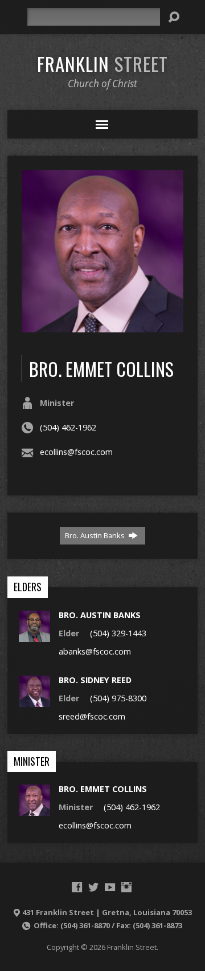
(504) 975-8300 (118, 698)
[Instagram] (126, 887)
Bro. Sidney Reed (95, 680)
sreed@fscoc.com (92, 716)
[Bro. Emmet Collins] (34, 810)
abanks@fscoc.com (95, 651)
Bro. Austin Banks (95, 535)
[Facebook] (77, 887)
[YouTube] (110, 887)
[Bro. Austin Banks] (34, 635)
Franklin (102, 63)
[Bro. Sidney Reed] (34, 701)
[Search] (173, 17)
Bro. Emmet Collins (103, 788)
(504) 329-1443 (118, 633)
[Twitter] (93, 887)
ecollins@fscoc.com (76, 451)
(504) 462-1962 (68, 427)
